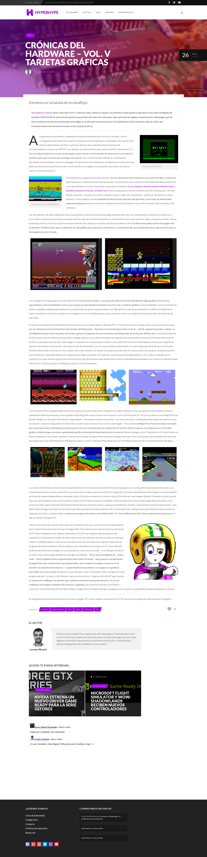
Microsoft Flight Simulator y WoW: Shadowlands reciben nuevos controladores (111, 701)
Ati (97, 609)
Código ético (31, 819)
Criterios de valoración (36, 828)
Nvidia (44, 609)
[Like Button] (169, 609)
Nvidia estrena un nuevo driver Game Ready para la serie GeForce (55, 703)
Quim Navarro (86, 828)
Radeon (88, 609)
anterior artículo (44, 112)
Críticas (87, 12)
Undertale (51, 3)
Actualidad (72, 12)
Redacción (30, 832)
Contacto (29, 824)
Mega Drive (58, 609)
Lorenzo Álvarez (46, 72)
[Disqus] (85, 757)
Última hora (43, 690)
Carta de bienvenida (35, 815)
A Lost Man (99, 828)
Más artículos (125, 12)
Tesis (98, 12)
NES (70, 609)
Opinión (109, 12)
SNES (78, 609)
